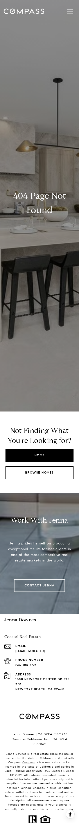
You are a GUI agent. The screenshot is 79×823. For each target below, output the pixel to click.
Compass (28, 762)
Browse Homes (39, 472)
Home (39, 455)
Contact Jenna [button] (40, 585)
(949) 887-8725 (25, 665)
